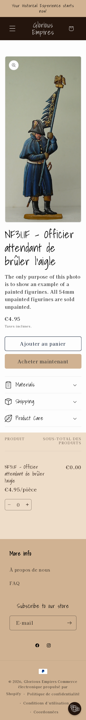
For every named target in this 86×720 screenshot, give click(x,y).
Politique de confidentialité (53, 693)
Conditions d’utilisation (46, 702)
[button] (12, 28)
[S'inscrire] (69, 623)
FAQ (15, 583)
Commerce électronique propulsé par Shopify (41, 687)
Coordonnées (46, 711)
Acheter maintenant (43, 361)
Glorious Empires (40, 681)
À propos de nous (30, 570)
